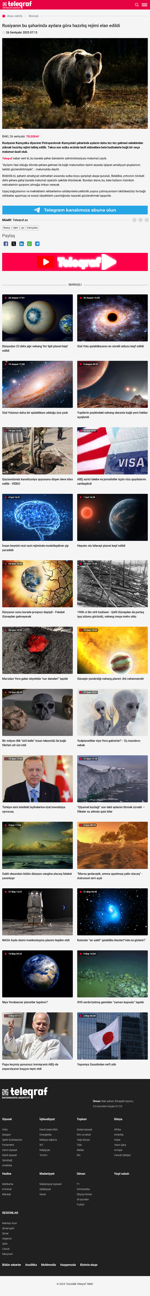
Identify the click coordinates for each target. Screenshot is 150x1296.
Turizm (43, 1155)
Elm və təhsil (84, 1134)
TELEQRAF (32, 136)
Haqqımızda (68, 1265)
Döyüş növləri (84, 1194)
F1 (78, 1184)
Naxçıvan (7, 1253)
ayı (22, 228)
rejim (15, 228)
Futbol (80, 1204)
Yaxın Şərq (120, 1144)
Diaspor (6, 1134)
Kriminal (7, 1189)
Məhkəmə (7, 1184)
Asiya (117, 1139)
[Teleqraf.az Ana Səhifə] (17, 4)
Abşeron (7, 1238)
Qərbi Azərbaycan (12, 1139)
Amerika (118, 1134)
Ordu (5, 1129)
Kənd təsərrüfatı (49, 1129)
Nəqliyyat (45, 1150)
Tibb (79, 1144)
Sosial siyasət (84, 1129)
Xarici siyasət (9, 1150)
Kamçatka (32, 228)
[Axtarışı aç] (137, 5)
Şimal (5, 1233)
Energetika (46, 1134)
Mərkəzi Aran (9, 1223)
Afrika (117, 1129)
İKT (41, 1144)
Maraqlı (6, 1194)
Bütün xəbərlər (11, 1265)
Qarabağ (7, 1160)
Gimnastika (83, 1189)
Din (78, 1155)
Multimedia (48, 1265)
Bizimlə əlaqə (88, 1265)
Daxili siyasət (9, 1155)
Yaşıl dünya (83, 1139)
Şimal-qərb (8, 1228)
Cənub (6, 1248)
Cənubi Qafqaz (122, 1155)
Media (80, 1150)
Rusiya (6, 228)
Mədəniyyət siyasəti (51, 1184)
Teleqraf (7, 158)
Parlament (8, 1144)
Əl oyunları (83, 1199)
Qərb (5, 1243)
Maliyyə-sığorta (48, 1139)
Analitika (7, 1165)
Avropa (118, 1150)
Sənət (43, 1194)
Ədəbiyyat (45, 1189)
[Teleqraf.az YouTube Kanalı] (75, 261)
